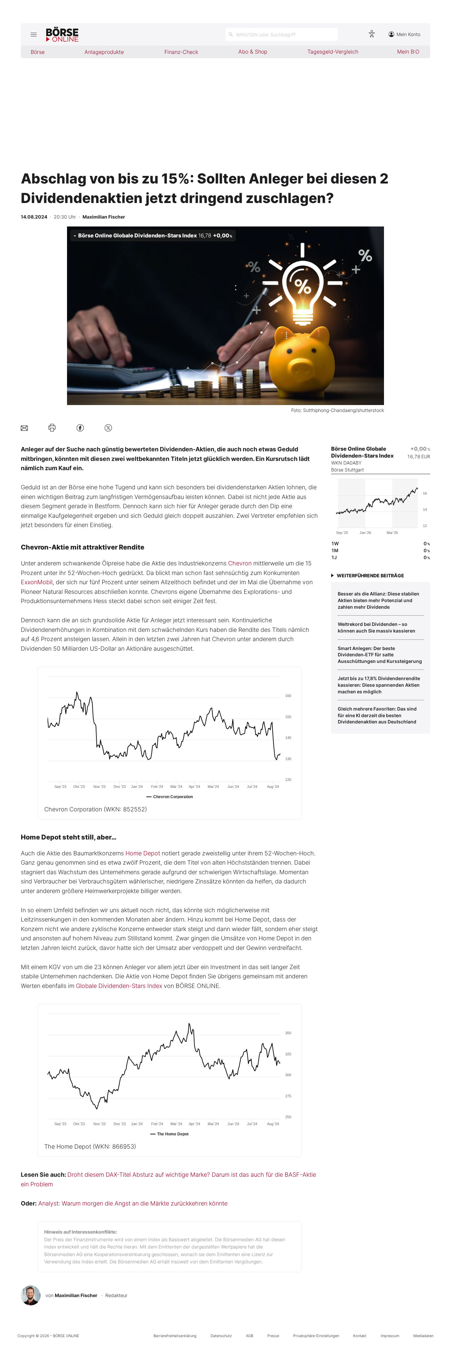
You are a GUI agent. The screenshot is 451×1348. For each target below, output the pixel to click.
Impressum (390, 1335)
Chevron (240, 563)
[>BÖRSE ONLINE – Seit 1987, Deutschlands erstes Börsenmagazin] (62, 34)
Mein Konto (408, 34)
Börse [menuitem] (38, 52)
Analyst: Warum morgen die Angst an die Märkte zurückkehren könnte (132, 1203)
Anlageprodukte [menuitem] (104, 52)
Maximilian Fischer (76, 1295)
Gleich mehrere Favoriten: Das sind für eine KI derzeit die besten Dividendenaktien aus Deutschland (377, 715)
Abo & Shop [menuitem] (252, 51)
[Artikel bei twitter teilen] (108, 427)
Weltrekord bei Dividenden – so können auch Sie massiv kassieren (376, 627)
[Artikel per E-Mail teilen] (24, 427)
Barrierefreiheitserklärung (175, 1335)
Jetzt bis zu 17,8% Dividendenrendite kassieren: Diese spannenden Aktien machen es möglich (379, 684)
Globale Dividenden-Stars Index (119, 985)
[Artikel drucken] (52, 428)
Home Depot (142, 853)
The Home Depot (90, 1146)
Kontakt (359, 1335)
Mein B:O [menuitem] (408, 51)
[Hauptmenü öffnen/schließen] (33, 34)
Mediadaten (423, 1335)
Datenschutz (221, 1335)
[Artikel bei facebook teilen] (80, 427)
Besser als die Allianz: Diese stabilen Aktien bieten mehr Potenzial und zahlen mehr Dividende (378, 600)
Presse (273, 1335)
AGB (249, 1335)
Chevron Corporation (95, 809)
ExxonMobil (36, 582)
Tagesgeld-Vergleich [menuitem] (332, 51)
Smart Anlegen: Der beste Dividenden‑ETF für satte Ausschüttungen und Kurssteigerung (380, 654)
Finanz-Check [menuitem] (181, 52)
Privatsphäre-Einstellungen (316, 1335)
